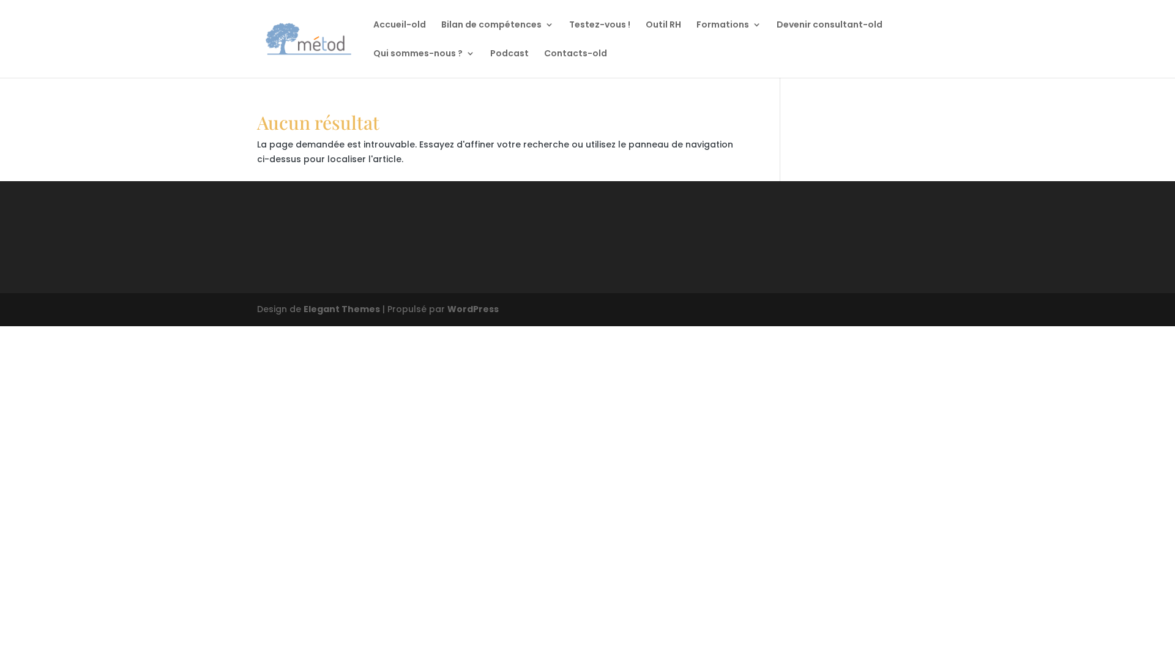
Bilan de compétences (491, 25)
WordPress (473, 309)
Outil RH (663, 25)
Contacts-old (575, 54)
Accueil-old (399, 25)
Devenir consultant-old (829, 25)
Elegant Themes (342, 309)
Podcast (509, 54)
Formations (722, 25)
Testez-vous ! (599, 25)
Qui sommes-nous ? (418, 54)
